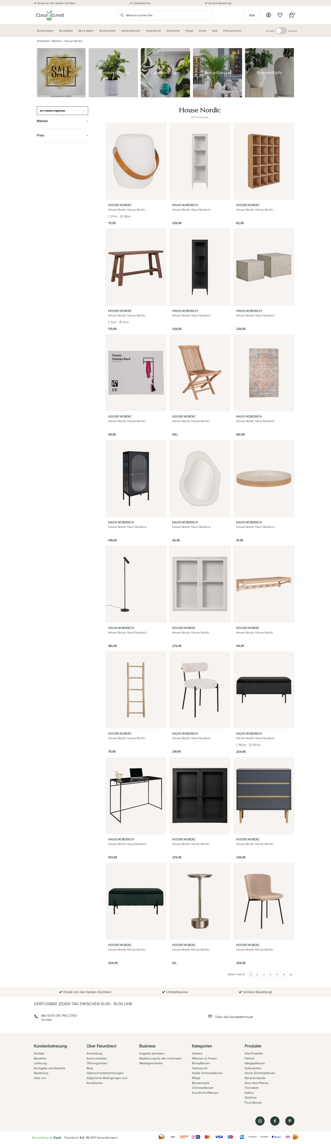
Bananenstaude (255, 1078)
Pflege (42, 220)
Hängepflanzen (255, 1063)
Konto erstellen (97, 1058)
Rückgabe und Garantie (49, 1068)
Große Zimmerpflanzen (207, 1073)
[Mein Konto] (268, 15)
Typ (39, 259)
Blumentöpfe (47, 185)
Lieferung (40, 1063)
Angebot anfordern (152, 1053)
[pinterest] (289, 1121)
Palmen (250, 1058)
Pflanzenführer (50, 228)
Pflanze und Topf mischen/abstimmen (52, 240)
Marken (57, 41)
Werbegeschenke (151, 1063)
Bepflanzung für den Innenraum (160, 1058)
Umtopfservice (141, 3)
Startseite (43, 41)
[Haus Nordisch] (199, 161)
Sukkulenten (253, 1068)
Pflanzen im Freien (51, 211)
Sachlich (44, 251)
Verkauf (197, 1053)
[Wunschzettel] (280, 15)
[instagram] (260, 1121)
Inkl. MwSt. (270, 31)
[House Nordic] (135, 161)
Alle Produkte (254, 1053)
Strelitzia (250, 1097)
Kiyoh (57, 1137)
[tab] (60, 1075)
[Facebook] (274, 1121)
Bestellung (41, 1073)
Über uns (40, 1078)
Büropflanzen (48, 176)
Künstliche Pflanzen (53, 193)
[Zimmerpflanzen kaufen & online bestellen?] (50, 15)
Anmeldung (94, 1053)
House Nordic (73, 41)
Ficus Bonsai (253, 1102)
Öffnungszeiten (97, 1063)
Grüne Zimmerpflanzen (260, 1073)
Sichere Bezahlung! (219, 3)
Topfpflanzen (48, 295)
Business (44, 286)
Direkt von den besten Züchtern (56, 3)
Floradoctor (48, 277)
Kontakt (39, 1053)
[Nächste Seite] (290, 974)
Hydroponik (46, 202)
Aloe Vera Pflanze (256, 1083)
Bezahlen (40, 1058)
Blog (90, 1068)
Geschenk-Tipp (48, 167)
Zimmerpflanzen (50, 158)
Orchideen (252, 1088)
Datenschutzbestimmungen (105, 1073)
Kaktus (249, 1093)
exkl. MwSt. (292, 31)
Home (41, 268)
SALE (40, 150)
